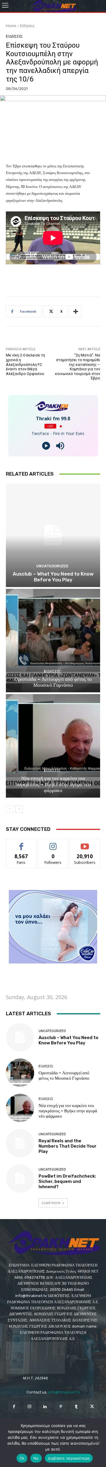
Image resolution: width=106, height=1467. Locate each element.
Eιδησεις (27, 25)
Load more (51, 1202)
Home (11, 25)
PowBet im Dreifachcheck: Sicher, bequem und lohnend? (67, 1181)
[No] (99, 1443)
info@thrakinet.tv (64, 1392)
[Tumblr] (76, 1407)
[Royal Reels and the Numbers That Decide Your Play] (20, 1143)
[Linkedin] (45, 1407)
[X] (92, 1407)
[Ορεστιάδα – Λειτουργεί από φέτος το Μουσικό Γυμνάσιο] (53, 640)
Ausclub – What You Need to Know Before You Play (53, 577)
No (36, 1458)
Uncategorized (52, 566)
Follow (53, 843)
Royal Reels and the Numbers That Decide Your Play (68, 1146)
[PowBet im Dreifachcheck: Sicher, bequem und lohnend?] (20, 1178)
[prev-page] (9, 809)
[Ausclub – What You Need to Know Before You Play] (53, 535)
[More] (75, 311)
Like (21, 843)
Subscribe (85, 843)
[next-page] (19, 809)
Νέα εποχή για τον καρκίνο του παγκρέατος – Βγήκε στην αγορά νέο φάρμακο (53, 784)
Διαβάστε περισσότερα (69, 1458)
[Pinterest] (61, 1407)
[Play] (46, 446)
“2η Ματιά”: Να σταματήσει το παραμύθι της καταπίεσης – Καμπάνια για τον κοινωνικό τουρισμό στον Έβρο (77, 366)
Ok (22, 1458)
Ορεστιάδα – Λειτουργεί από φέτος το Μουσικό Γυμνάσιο (53, 682)
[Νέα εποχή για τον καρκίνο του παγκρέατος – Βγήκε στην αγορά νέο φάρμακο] (53, 746)
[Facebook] (13, 1407)
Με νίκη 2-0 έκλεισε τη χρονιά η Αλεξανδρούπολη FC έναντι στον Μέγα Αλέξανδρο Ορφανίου (25, 364)
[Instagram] (29, 1407)
